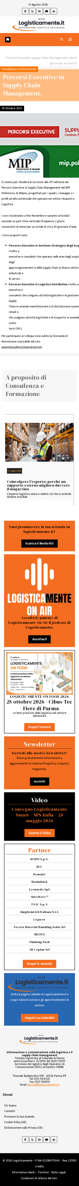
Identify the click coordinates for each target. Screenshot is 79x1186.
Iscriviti (39, 781)
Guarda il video (39, 833)
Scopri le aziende (39, 964)
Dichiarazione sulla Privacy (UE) (23, 1127)
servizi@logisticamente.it (43, 1084)
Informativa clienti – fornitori (30, 1172)
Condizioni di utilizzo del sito (39, 1178)
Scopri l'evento (39, 727)
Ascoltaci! (39, 639)
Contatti (9, 1111)
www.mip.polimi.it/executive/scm (21, 347)
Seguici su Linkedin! (39, 1018)
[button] (61, 39)
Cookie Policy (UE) (15, 1122)
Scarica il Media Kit (39, 543)
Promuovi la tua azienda (19, 1116)
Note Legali (58, 1172)
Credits (39, 1166)
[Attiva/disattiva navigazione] (70, 39)
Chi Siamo (10, 1105)
